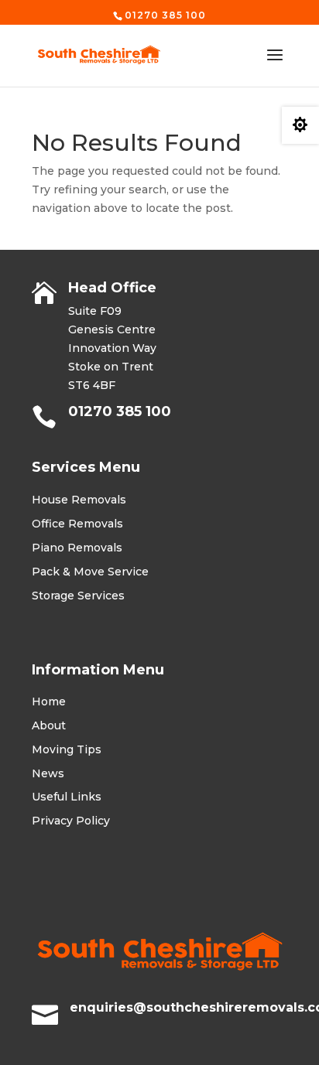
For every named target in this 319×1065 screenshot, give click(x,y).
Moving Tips (66, 749)
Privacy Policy (71, 821)
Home (49, 701)
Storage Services (78, 595)
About (49, 725)
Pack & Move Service (90, 572)
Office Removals (77, 524)
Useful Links (66, 797)
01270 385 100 (119, 411)
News (48, 773)
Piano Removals (77, 548)
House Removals (79, 500)
